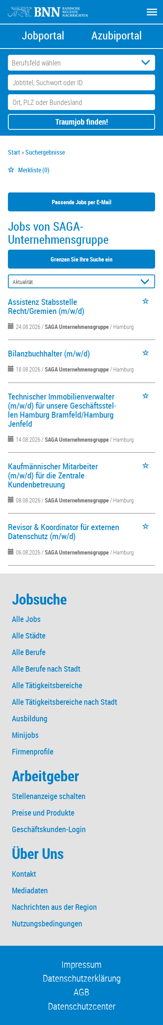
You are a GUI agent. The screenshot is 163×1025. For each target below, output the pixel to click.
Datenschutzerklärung (82, 978)
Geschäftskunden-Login (49, 829)
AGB (81, 992)
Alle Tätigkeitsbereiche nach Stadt (64, 701)
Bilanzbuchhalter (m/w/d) (49, 353)
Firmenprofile (32, 751)
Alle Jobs (26, 619)
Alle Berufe (28, 652)
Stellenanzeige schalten (48, 796)
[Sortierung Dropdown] (146, 281)
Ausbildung (29, 718)
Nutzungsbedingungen (47, 923)
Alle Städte (28, 635)
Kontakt (24, 873)
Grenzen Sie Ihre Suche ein (81, 259)
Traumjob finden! (81, 121)
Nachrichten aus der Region (54, 907)
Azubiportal (116, 35)
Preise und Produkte (43, 812)
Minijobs (25, 735)
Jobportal (43, 35)
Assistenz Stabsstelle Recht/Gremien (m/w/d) (46, 306)
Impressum (81, 964)
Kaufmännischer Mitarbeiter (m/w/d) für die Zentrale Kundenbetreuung (53, 475)
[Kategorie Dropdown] (147, 63)
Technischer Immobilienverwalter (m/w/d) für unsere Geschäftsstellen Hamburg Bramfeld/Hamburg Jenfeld (62, 410)
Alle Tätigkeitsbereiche (47, 685)
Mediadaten (30, 890)
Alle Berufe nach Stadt (46, 668)
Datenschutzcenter (82, 1006)
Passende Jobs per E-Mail (82, 202)
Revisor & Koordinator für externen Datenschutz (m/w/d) (63, 531)
